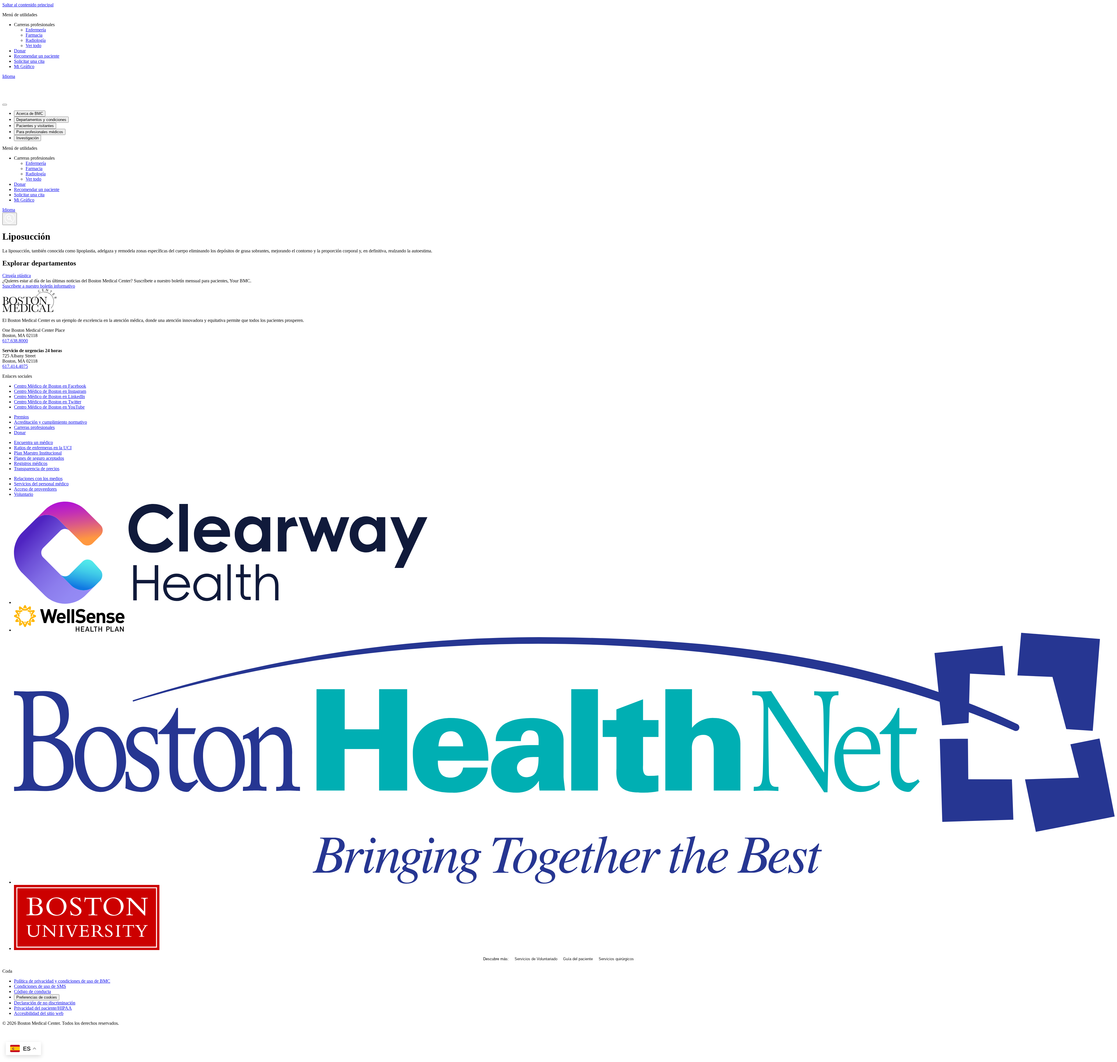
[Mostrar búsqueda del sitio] (9, 219)
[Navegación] (4, 105)
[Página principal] (29, 310)
